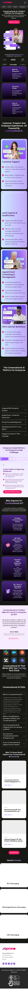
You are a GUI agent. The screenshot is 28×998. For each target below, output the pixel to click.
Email (15, 7)
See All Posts (14, 852)
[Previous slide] (11, 643)
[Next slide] (17, 643)
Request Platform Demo (12, 492)
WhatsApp (22, 7)
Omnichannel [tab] (19, 459)
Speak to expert (14, 22)
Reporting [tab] (5, 459)
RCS (10, 7)
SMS (4, 7)
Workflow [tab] (11, 459)
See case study (13, 638)
